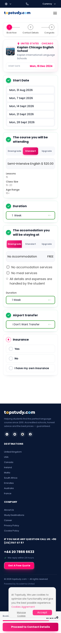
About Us (9, 509)
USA (6, 457)
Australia (9, 488)
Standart (30, 151)
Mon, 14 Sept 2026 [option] (21, 106)
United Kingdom (13, 451)
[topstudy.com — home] (17, 13)
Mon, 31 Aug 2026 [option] (21, 90)
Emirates (9, 483)
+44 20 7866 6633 (19, 551)
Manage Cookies (21, 612)
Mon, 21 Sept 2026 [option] (21, 114)
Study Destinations (14, 515)
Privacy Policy (11, 525)
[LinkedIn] (7, 434)
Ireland (8, 467)
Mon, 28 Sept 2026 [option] (22, 122)
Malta (7, 472)
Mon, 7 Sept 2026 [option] (21, 98)
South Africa (10, 477)
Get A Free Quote (19, 565)
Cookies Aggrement (23, 606)
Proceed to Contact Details (30, 627)
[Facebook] (30, 434)
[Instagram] (22, 434)
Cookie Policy (11, 530)
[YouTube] (15, 434)
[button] (8, 4)
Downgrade (14, 151)
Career (8, 520)
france (7, 493)
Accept (42, 612)
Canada (8, 462)
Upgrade (47, 151)
